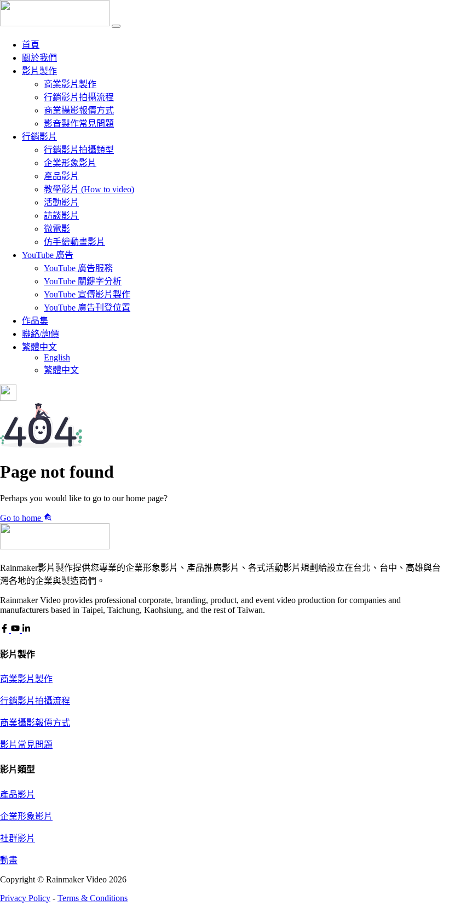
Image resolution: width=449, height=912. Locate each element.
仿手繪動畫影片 (74, 241)
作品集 (35, 320)
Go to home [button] (21, 518)
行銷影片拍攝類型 (79, 149)
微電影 (57, 228)
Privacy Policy (25, 898)
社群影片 (17, 838)
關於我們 (39, 57)
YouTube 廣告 (47, 255)
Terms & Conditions (92, 898)
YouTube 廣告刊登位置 (87, 307)
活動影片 (61, 202)
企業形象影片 (70, 163)
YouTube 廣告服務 (78, 268)
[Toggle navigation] (116, 26)
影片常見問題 (26, 744)
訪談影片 (61, 215)
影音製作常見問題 (79, 123)
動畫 (9, 860)
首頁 (30, 44)
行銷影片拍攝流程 (79, 97)
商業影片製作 (70, 84)
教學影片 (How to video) (89, 189)
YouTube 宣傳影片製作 (87, 294)
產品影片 (61, 176)
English (57, 357)
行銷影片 (39, 136)
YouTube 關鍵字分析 (83, 281)
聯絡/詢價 (40, 334)
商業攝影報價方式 (79, 110)
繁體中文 (39, 347)
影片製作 (39, 71)
